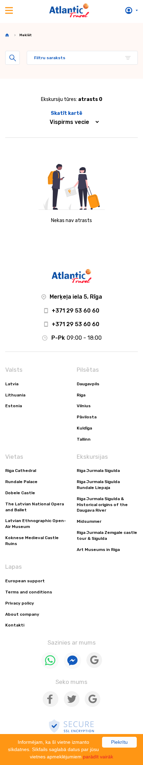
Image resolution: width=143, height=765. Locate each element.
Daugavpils (88, 383)
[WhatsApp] (50, 667)
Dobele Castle (20, 492)
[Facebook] (50, 705)
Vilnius (84, 405)
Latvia (11, 383)
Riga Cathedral (20, 470)
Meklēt (12, 58)
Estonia (13, 405)
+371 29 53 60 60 (75, 310)
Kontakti (14, 625)
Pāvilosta (86, 417)
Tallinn (84, 439)
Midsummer (89, 521)
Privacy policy (19, 603)
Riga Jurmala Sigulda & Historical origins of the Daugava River (102, 504)
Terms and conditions (28, 592)
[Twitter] (71, 705)
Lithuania (15, 395)
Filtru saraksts (49, 57)
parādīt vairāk (98, 756)
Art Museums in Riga (98, 549)
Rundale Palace (21, 481)
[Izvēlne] (9, 10)
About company (22, 614)
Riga (81, 395)
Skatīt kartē (66, 113)
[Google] (94, 666)
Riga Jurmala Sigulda (98, 470)
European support (25, 580)
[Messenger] (72, 667)
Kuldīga (84, 428)
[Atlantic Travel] (69, 10)
